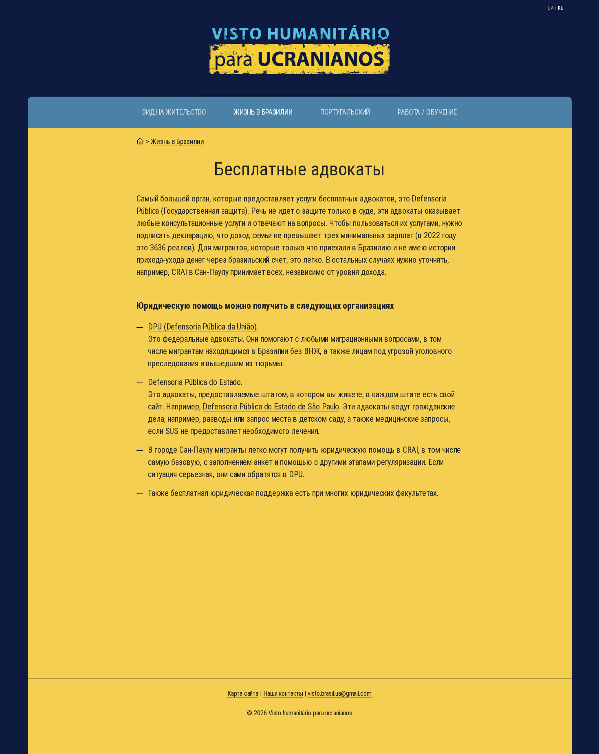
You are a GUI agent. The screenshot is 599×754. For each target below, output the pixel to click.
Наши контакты (283, 693)
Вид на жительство (174, 112)
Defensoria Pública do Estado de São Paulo (271, 406)
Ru (561, 8)
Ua (550, 8)
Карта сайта (242, 693)
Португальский (345, 112)
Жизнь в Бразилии (263, 112)
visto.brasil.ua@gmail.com (340, 693)
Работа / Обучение (427, 112)
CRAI (410, 450)
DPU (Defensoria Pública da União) (202, 327)
